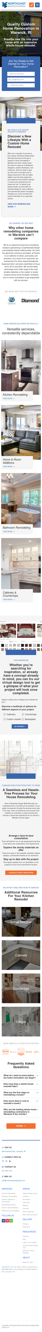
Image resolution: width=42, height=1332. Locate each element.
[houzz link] (10, 1161)
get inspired (19, 726)
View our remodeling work (19, 205)
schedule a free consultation (21, 873)
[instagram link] (6, 1161)
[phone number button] (31, 4)
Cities (19, 1125)
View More (8, 398)
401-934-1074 (7, 1170)
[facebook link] (3, 1161)
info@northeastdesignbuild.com (13, 1180)
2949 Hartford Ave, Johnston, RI (14, 1151)
